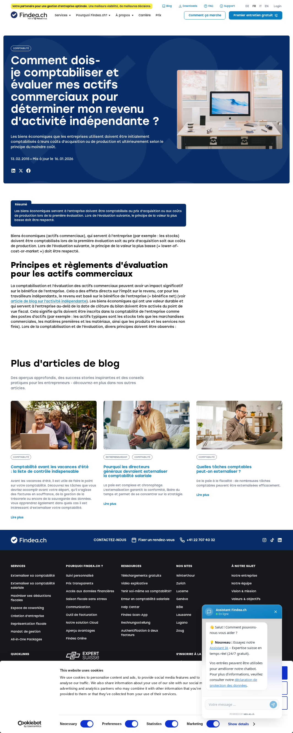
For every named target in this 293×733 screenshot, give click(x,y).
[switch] (131, 723)
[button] (62, 15)
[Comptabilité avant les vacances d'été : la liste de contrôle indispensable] (54, 460)
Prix (158, 15)
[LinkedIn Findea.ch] (13, 170)
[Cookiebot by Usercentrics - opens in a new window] (30, 724)
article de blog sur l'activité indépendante (48, 301)
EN (267, 6)
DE (247, 6)
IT (260, 6)
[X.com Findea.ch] (20, 170)
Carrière (144, 15)
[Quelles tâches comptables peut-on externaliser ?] (239, 449)
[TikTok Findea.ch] (272, 539)
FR (254, 6)
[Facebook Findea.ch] (28, 170)
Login (278, 6)
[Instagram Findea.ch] (264, 539)
